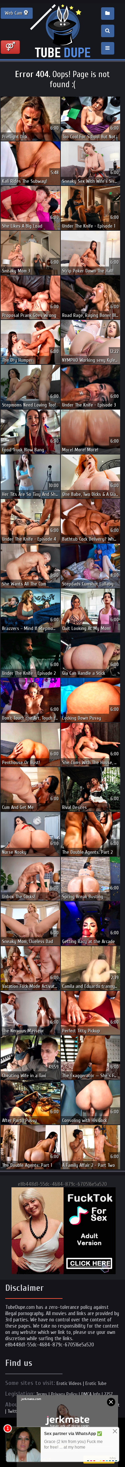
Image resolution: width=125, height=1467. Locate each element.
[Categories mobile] (107, 13)
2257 (108, 1394)
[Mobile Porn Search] (107, 31)
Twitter (14, 1411)
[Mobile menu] (107, 48)
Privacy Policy (64, 1394)
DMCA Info (90, 1394)
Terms (41, 1394)
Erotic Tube (96, 1383)
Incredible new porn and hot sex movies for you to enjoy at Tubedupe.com (62, 31)
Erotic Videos (69, 1383)
